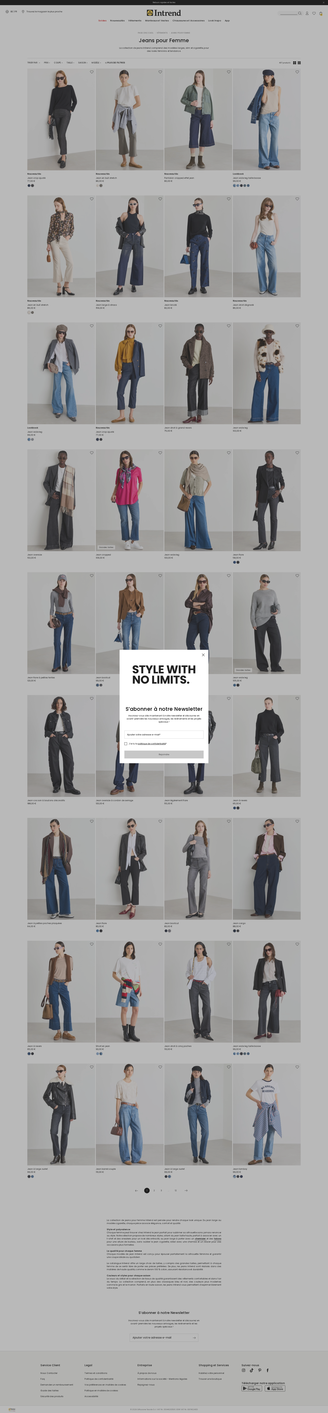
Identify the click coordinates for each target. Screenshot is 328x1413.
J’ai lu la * (148, 743)
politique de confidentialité (152, 743)
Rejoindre (164, 754)
